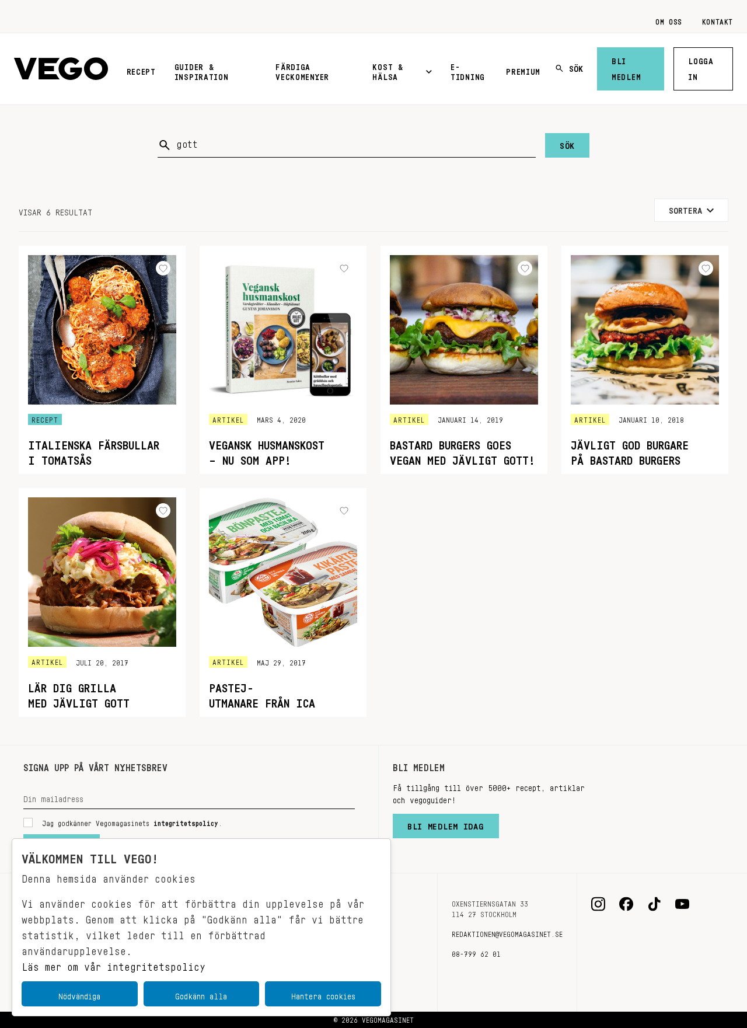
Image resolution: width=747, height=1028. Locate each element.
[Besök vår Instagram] (598, 904)
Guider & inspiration (201, 70)
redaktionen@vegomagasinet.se (507, 932)
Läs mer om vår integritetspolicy (113, 964)
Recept (141, 69)
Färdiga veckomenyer (302, 70)
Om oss (668, 20)
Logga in (701, 67)
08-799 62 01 (476, 952)
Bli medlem (626, 67)
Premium (523, 69)
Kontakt (717, 20)
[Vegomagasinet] (61, 69)
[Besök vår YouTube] (682, 904)
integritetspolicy (185, 821)
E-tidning (468, 70)
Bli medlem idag (445, 823)
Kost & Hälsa (387, 70)
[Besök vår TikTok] (654, 904)
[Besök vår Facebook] (626, 904)
